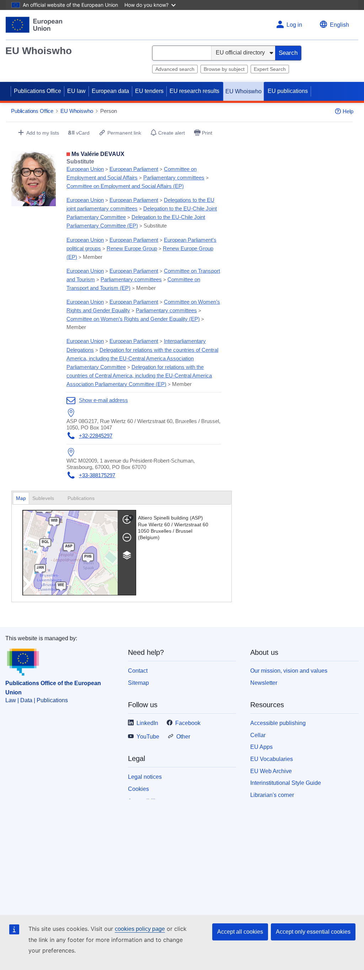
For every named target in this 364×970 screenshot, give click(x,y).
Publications (82, 498)
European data (110, 91)
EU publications (288, 91)
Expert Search (270, 69)
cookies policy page (140, 929)
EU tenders (149, 91)
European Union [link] (85, 169)
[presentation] (46, 498)
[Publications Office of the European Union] (34, 25)
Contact (138, 671)
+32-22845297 (95, 436)
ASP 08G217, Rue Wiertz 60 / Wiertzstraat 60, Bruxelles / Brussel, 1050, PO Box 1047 (143, 424)
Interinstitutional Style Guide (285, 783)
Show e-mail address (103, 400)
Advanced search (174, 69)
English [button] (339, 25)
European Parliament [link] (133, 169)
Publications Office (37, 91)
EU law (76, 91)
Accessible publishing (278, 723)
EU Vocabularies (271, 759)
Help (348, 111)
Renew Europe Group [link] (132, 248)
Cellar (258, 735)
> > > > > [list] (141, 213)
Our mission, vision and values (288, 671)
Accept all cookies (240, 932)
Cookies (138, 789)
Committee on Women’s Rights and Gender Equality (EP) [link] (133, 319)
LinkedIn (147, 723)
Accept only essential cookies (313, 932)
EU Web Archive (271, 771)
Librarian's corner (272, 795)
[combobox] (181, 53)
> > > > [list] (137, 173)
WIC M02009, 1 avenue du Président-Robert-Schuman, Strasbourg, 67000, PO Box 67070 (130, 464)
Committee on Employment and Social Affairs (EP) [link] (125, 186)
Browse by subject (224, 69)
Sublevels (43, 498)
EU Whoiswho (38, 50)
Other (183, 737)
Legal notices (145, 777)
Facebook (187, 723)
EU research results (194, 91)
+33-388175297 (97, 475)
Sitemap (138, 683)
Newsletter (263, 683)
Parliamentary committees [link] (173, 177)
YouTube (147, 737)
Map (21, 498)
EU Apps (261, 747)
